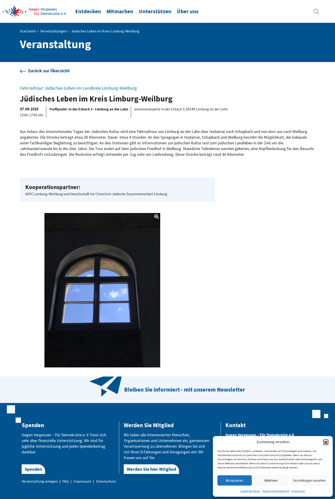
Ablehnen (271, 480)
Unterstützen (155, 11)
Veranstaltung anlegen (40, 481)
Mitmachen (119, 11)
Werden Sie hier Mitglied (151, 469)
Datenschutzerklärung (275, 491)
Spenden (33, 469)
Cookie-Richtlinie (250, 491)
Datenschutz (106, 481)
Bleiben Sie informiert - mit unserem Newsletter (184, 389)
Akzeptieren (234, 480)
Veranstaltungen (53, 31)
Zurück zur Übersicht (49, 70)
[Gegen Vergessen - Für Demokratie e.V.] (35, 11)
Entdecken (88, 11)
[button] (326, 442)
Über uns (187, 11)
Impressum (298, 491)
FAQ (65, 481)
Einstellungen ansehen (309, 480)
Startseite (28, 31)
